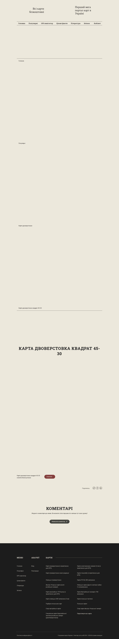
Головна (21, 23)
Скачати (49, 476)
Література (75, 23)
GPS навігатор (47, 23)
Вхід (32, 566)
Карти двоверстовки (25, 226)
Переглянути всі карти (84, 613)
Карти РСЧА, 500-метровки (86, 580)
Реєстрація (35, 571)
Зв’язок (87, 23)
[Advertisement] (59, 43)
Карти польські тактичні (85, 599)
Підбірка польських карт (54, 604)
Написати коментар (58, 521)
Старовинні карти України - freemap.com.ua (70, 635)
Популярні (33, 23)
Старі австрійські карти (53, 608)
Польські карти (82, 604)
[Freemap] (59, 10)
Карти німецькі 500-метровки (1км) (57, 599)
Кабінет (97, 23)
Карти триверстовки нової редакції (57, 573)
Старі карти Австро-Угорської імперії (89, 608)
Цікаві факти (62, 23)
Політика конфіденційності (24, 635)
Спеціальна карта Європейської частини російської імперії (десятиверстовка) (56, 616)
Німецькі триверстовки (53, 580)
